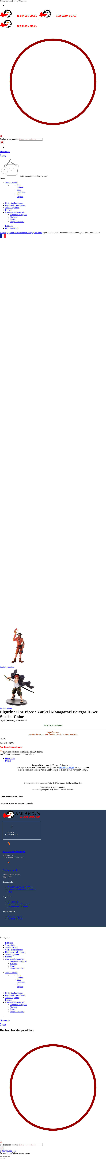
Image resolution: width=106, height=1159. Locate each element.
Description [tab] (10, 758)
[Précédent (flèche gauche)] (1, 1158)
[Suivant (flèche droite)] (4, 1158)
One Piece (38, 233)
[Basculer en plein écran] (4, 1156)
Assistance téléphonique (14, 851)
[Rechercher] (2, 142)
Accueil (3, 233)
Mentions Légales (15, 916)
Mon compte (13, 902)
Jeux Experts (20, 195)
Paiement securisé (15, 919)
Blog (10, 892)
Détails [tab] (8, 761)
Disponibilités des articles (18, 906)
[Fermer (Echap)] (9, 1156)
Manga (30, 233)
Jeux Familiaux (21, 191)
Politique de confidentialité (18, 904)
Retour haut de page (8, 1151)
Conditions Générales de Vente (20, 887)
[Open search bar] (1, 137)
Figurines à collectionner (17, 233)
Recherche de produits (9, 139)
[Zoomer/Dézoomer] (1, 1156)
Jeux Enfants (20, 186)
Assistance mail (10, 870)
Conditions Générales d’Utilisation (22, 889)
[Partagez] (6, 1156)
